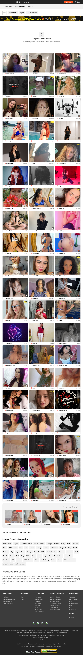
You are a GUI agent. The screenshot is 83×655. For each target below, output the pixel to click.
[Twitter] (43, 623)
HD (13, 560)
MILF (10, 548)
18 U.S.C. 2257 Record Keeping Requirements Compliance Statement (36, 635)
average (29, 552)
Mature (32, 548)
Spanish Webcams (55, 601)
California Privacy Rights (60, 630)
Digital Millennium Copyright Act (41, 637)
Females (26, 2)
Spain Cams (38, 605)
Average (49, 544)
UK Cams (37, 607)
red (17, 556)
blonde (5, 556)
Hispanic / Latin (8, 564)
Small (75, 548)
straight (49, 552)
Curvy (63, 544)
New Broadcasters (32, 13)
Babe (4, 548)
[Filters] (4, 13)
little (42, 552)
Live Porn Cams (25, 532)
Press (22, 599)
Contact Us (72, 597)
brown (12, 556)
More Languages (55, 609)
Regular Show (48, 556)
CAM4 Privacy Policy (21, 630)
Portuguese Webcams (56, 603)
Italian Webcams (55, 605)
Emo (20, 548)
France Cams (38, 609)
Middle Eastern (28, 560)
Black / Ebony (45, 560)
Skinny (42, 544)
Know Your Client (61, 635)
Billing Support (73, 603)
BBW (68, 544)
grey (22, 556)
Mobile (19, 560)
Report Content (73, 599)
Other (39, 556)
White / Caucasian (69, 560)
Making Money (7, 597)
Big (12, 552)
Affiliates (71, 617)
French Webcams (55, 607)
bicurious (69, 552)
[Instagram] (38, 623)
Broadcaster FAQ (7, 601)
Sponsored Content (70, 507)
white (28, 556)
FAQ (70, 601)
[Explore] (35, 2)
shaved (36, 552)
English (22, 13)
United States (13, 13)
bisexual (61, 552)
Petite (36, 544)
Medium (5, 552)
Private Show (58, 556)
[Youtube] (47, 623)
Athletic (56, 544)
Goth (25, 548)
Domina (46, 548)
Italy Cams (38, 603)
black (76, 552)
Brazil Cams (38, 601)
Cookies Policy (73, 609)
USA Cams (38, 597)
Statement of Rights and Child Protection (40, 630)
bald (33, 556)
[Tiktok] (34, 623)
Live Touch (6, 560)
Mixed (60, 560)
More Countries (39, 611)
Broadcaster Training (9, 599)
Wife (15, 548)
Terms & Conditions (9, 630)
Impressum (50, 633)
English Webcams (55, 597)
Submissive (54, 548)
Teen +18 (75, 544)
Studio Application (8, 603)
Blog (21, 597)
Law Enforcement (73, 630)
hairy (22, 552)
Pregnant (63, 548)
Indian (53, 560)
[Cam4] (7, 2)
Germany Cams (39, 599)
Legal (70, 605)
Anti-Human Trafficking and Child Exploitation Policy (30, 633)
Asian (36, 560)
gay (55, 552)
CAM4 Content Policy (61, 633)
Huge (17, 552)
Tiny (69, 548)
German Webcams (55, 599)
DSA (70, 607)
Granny (39, 548)
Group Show (68, 556)
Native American (20, 564)
